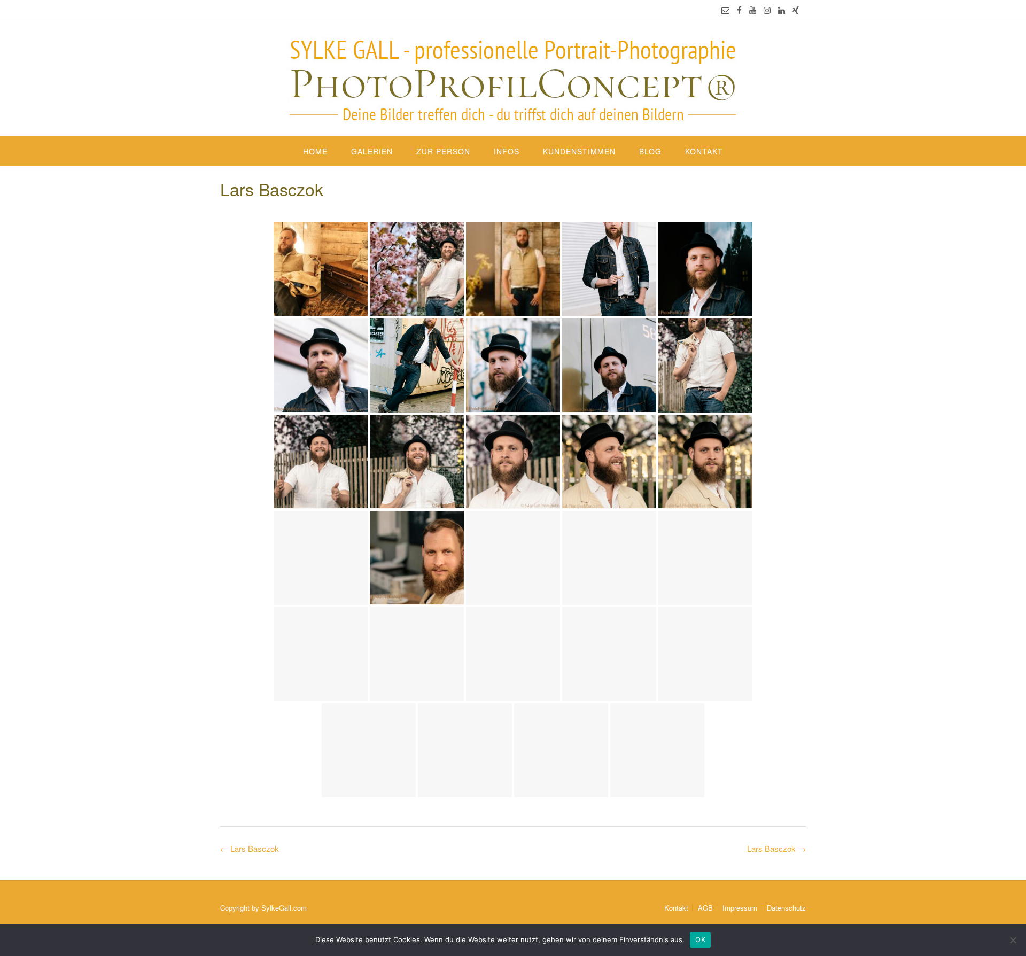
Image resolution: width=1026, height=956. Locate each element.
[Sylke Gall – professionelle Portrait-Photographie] (513, 78)
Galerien (372, 151)
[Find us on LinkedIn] (781, 9)
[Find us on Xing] (796, 9)
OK (700, 939)
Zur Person (443, 151)
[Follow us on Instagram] (767, 9)
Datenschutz (786, 907)
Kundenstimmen (579, 151)
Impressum (739, 907)
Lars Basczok (776, 848)
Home (315, 151)
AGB (705, 907)
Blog (650, 151)
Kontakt (704, 151)
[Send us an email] (725, 9)
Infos (506, 151)
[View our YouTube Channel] (752, 9)
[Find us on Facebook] (739, 9)
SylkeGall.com (284, 908)
